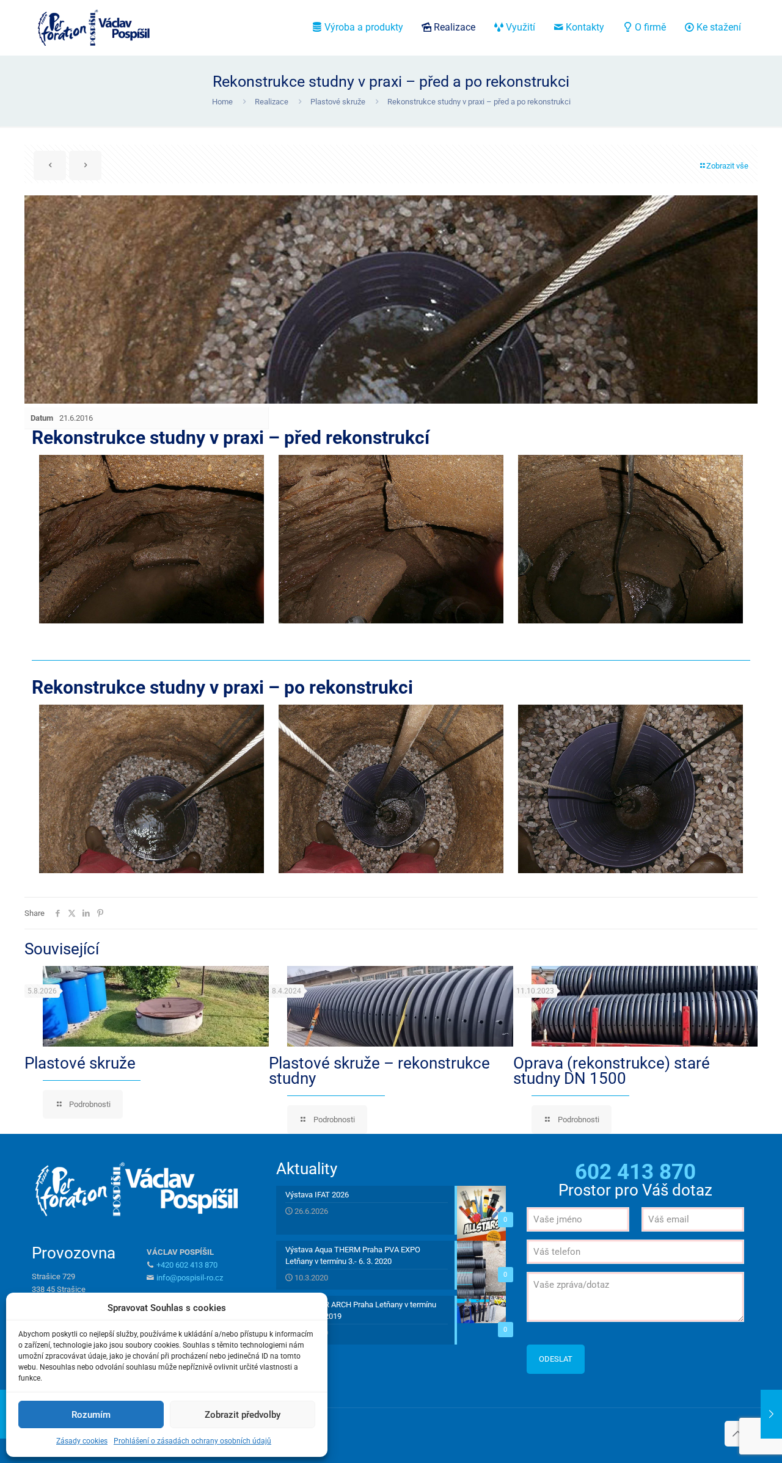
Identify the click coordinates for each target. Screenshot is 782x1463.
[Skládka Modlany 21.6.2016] (771, 1414)
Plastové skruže (337, 101)
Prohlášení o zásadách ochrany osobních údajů (192, 1441)
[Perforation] (93, 27)
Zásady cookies (82, 1441)
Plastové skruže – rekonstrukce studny (379, 1070)
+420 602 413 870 (186, 1264)
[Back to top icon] (737, 1434)
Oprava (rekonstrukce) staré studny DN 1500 (611, 1070)
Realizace (271, 101)
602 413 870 (635, 1172)
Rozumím (91, 1414)
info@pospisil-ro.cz (189, 1277)
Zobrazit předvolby (242, 1414)
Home (222, 101)
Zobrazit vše (727, 165)
